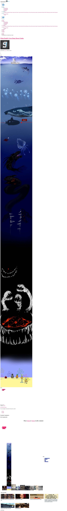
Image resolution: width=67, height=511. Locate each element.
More (3, 13)
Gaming (36, 12)
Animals (5, 12)
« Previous (3, 389)
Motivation (48, 12)
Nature (11, 12)
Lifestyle (51, 12)
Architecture (8, 12)
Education (56, 12)
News (30, 12)
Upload (3, 17)
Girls (15, 12)
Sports (34, 12)
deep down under (47, 458)
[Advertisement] (8, 397)
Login (3, 3)
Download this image (3, 407)
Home (3, 20)
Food (25, 12)
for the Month (6, 22)
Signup (33, 420)
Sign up (3, 4)
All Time (5, 10)
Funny (17, 12)
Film (23, 12)
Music (27, 12)
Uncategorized (40, 12)
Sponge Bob (46, 461)
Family (22, 12)
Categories (3, 25)
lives (45, 460)
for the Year (5, 9)
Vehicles (43, 12)
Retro (32, 12)
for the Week (6, 8)
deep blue (46, 459)
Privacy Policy (6, 27)
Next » (3, 390)
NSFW (46, 12)
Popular (3, 21)
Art (28, 12)
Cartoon (13, 12)
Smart (53, 12)
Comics (20, 12)
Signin (28, 420)
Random (3, 29)
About (5, 14)
